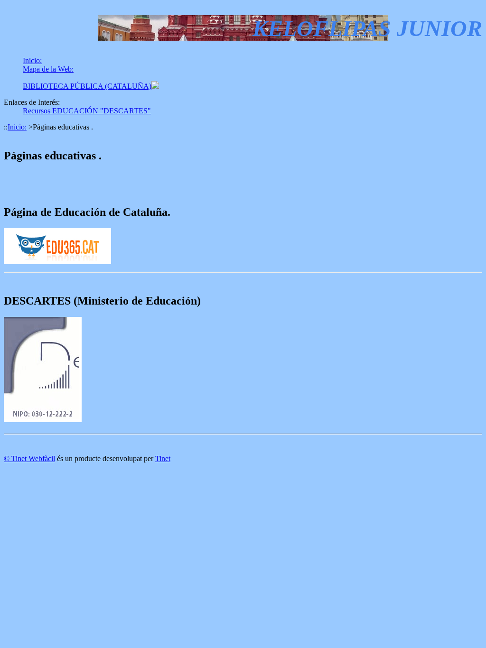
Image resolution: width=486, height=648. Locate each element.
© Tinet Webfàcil (29, 458)
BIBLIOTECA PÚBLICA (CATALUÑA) (87, 86)
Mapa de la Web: (48, 69)
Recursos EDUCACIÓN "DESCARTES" (87, 111)
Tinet (162, 458)
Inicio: (32, 60)
